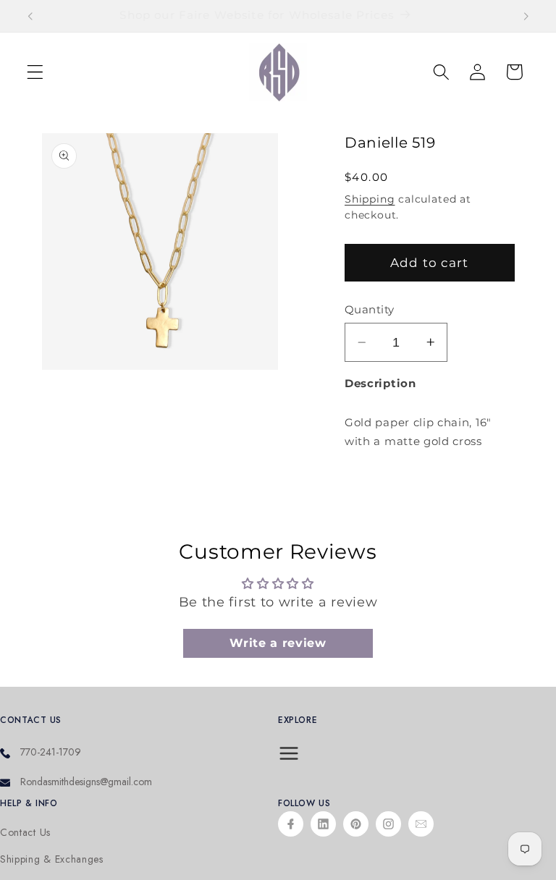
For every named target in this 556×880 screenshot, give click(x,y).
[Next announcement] (526, 16)
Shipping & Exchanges (52, 859)
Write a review (278, 643)
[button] (35, 72)
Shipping (370, 199)
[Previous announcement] (30, 16)
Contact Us (25, 832)
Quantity (370, 309)
